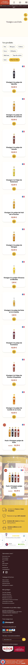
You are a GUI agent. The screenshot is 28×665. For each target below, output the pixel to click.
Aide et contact (5, 580)
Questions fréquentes (6, 594)
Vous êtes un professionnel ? (8, 610)
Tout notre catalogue (6, 592)
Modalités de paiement (7, 597)
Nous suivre (4, 565)
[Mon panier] (20, 2)
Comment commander (7, 596)
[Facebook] (3, 572)
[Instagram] (6, 572)
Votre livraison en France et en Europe (10, 599)
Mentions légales (20, 660)
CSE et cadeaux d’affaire (7, 615)
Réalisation (18, 663)
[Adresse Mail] (25, 19)
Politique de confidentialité (11, 662)
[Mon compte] (14, 2)
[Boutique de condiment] (25, 15)
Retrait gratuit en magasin (7, 585)
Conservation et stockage (7, 601)
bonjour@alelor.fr (5, 569)
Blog (3, 561)
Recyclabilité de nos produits (8, 603)
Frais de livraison (5, 581)
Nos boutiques (5, 558)
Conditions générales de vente (9, 660)
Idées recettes (5, 563)
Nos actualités (5, 559)
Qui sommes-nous (6, 556)
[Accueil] (5, 2)
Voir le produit (15, 73)
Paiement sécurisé (6, 583)
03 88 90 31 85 (5, 567)
